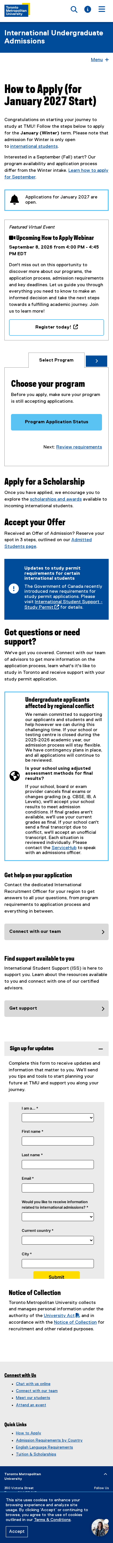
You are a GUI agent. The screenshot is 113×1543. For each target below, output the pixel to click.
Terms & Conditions (52, 1520)
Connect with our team (37, 1391)
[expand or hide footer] (105, 1474)
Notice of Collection (75, 1322)
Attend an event (31, 1405)
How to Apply (28, 1433)
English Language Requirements (44, 1447)
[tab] (56, 360)
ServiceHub (64, 848)
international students (34, 146)
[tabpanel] (56, 419)
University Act (59, 1316)
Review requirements (79, 447)
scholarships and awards (56, 499)
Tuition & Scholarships (36, 1454)
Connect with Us (20, 1375)
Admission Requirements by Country (49, 1440)
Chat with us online (33, 1384)
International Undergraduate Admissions (53, 37)
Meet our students (33, 1398)
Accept (17, 1531)
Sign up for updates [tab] (32, 1048)
